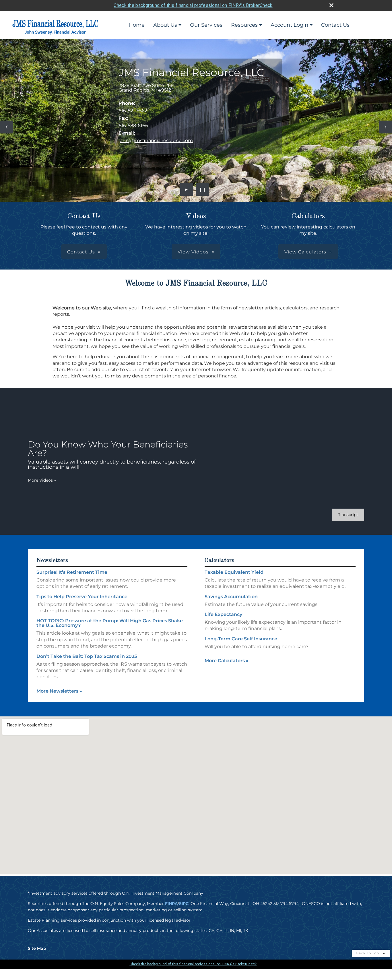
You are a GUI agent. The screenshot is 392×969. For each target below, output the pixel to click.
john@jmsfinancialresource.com (156, 140)
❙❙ (202, 189)
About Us (165, 25)
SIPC (184, 903)
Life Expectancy (223, 614)
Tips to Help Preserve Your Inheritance (81, 596)
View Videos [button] (193, 252)
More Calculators (227, 660)
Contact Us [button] (81, 252)
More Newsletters (59, 691)
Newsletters (52, 560)
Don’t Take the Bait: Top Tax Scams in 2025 (86, 656)
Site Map (37, 948)
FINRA (171, 903)
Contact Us (335, 25)
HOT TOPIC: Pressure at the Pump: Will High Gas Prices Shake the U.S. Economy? (109, 623)
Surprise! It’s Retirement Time (71, 572)
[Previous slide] (6, 127)
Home (137, 25)
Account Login (289, 25)
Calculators (219, 560)
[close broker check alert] (331, 5)
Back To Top (368, 953)
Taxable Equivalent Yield (234, 572)
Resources (244, 25)
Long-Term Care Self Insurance (241, 639)
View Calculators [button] (305, 252)
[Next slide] (385, 127)
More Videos (42, 480)
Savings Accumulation (231, 596)
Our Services (206, 25)
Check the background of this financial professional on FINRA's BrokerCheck (193, 5)
